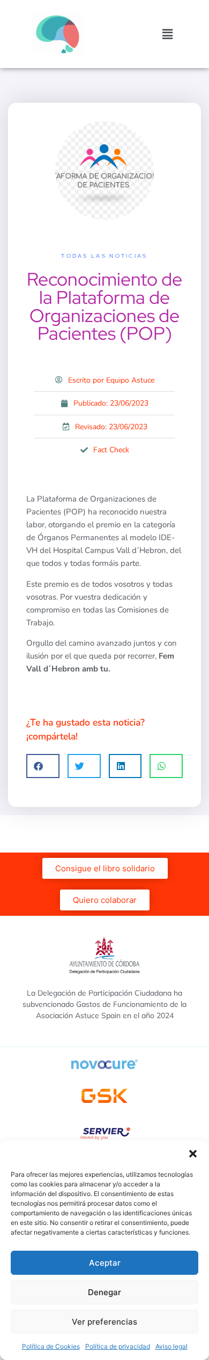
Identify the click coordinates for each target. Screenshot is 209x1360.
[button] (193, 1153)
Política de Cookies (51, 1346)
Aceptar (105, 1263)
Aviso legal (171, 1346)
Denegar (104, 1292)
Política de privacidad (117, 1346)
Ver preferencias (104, 1322)
